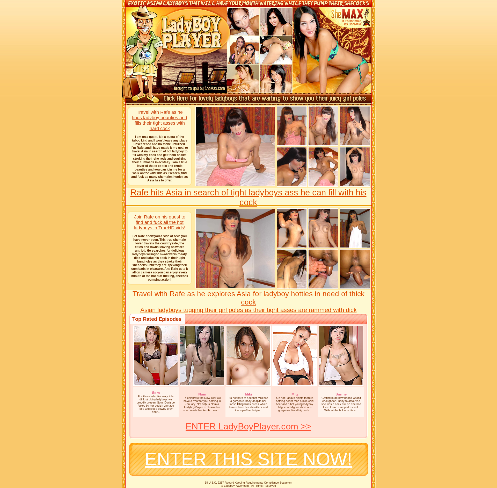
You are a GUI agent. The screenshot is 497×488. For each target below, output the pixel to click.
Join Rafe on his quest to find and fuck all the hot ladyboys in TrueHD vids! (159, 222)
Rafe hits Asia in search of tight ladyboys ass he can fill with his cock (248, 197)
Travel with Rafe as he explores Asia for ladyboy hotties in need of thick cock (248, 298)
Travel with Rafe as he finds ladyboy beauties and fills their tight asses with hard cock (159, 120)
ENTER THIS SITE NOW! (248, 459)
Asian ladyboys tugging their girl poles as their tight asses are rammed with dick (248, 309)
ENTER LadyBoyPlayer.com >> (248, 426)
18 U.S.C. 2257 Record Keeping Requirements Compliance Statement (248, 482)
